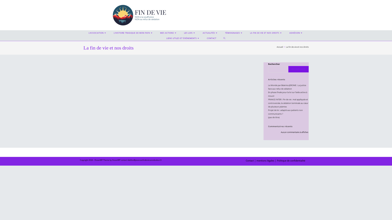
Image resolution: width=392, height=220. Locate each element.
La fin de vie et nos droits (297, 47)
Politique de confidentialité (291, 160)
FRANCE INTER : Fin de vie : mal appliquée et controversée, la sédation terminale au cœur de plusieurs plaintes (288, 103)
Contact (250, 160)
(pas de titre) (274, 117)
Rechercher (274, 64)
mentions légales (265, 160)
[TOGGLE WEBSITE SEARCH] (224, 38)
